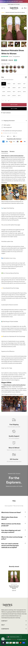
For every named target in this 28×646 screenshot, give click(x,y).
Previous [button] (2, 28)
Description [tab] (4, 151)
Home (3, 12)
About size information (8, 79)
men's (17, 394)
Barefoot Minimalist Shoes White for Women (14, 587)
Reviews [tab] (12, 151)
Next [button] (25, 28)
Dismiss (18, 1)
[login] (22, 8)
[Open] (3, 642)
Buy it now (14, 108)
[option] (14, 27)
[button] (4, 56)
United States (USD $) (14, 636)
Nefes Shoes (14, 584)
